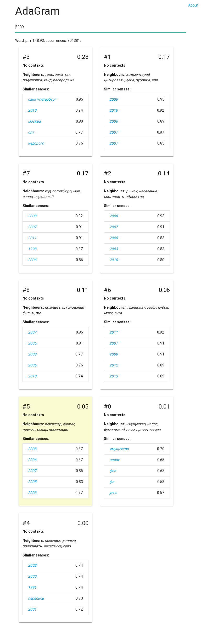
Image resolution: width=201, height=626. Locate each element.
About (193, 5)
